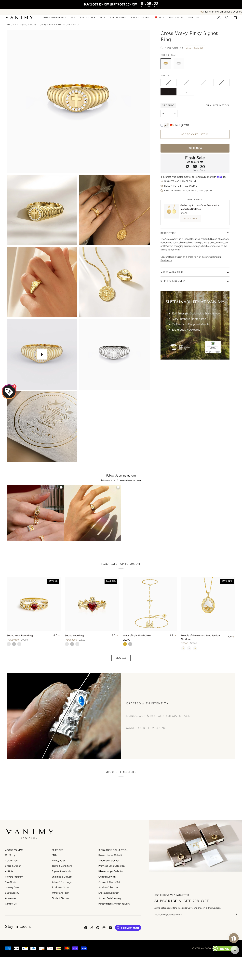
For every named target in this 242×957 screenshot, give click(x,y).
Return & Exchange (61, 882)
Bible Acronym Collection (111, 871)
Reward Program (14, 876)
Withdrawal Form (60, 892)
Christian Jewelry (107, 876)
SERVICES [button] (57, 850)
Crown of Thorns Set (109, 882)
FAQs (54, 855)
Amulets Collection (108, 887)
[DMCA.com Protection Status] (224, 948)
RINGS (10, 24)
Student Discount (60, 898)
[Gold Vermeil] (195, 648)
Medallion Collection (108, 860)
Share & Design (13, 865)
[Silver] (189, 648)
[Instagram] (104, 927)
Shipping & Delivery (173, 281)
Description (169, 233)
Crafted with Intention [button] (147, 698)
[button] (102, 17)
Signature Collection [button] (113, 850)
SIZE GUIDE (168, 105)
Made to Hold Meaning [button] (146, 733)
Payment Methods (61, 871)
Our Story (10, 855)
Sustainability (12, 892)
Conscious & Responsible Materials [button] (158, 721)
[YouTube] (110, 927)
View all (121, 658)
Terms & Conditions (62, 865)
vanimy (199, 948)
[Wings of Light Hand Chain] (150, 604)
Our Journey (11, 860)
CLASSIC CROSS (27, 24)
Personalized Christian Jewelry (114, 903)
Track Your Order (60, 887)
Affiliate (9, 871)
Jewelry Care (12, 887)
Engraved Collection (108, 892)
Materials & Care (172, 272)
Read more (166, 260)
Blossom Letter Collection (111, 855)
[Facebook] (85, 927)
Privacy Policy (58, 860)
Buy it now (195, 148)
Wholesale (10, 898)
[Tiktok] (92, 927)
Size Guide (10, 882)
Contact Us (10, 903)
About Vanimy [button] (14, 850)
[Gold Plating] (183, 648)
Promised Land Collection (111, 865)
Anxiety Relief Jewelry (109, 898)
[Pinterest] (97, 927)
